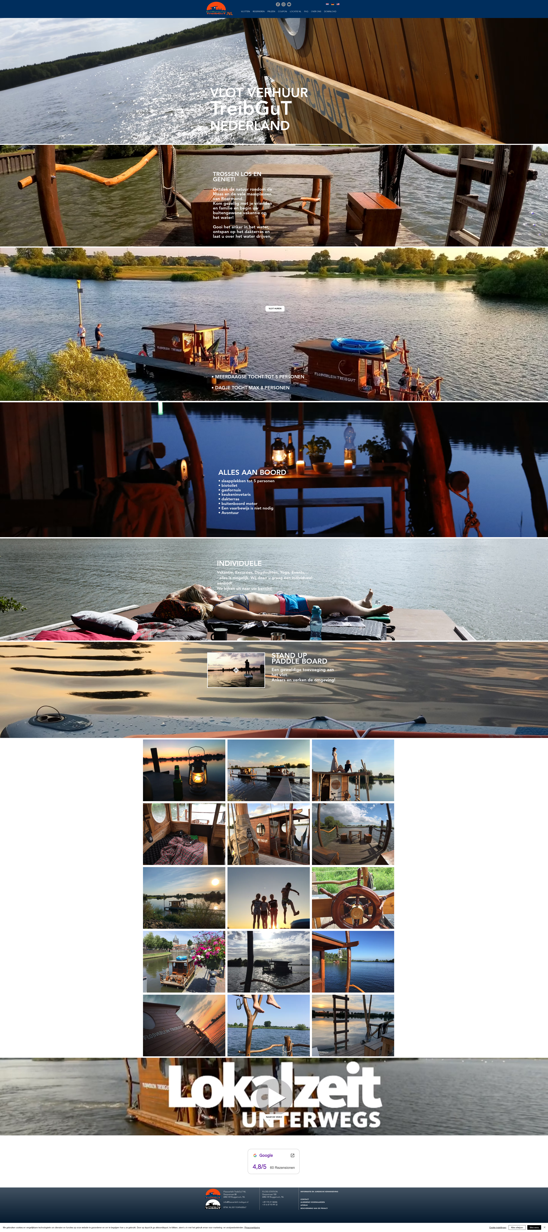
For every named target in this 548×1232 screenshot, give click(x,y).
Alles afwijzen (517, 1227)
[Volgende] (532, 81)
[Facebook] (278, 4)
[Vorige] (15, 81)
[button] (236, 684)
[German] (332, 4)
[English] (338, 4)
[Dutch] (327, 4)
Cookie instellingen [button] (497, 1227)
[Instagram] (283, 4)
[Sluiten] (544, 1227)
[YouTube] (289, 4)
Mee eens (534, 1227)
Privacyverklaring (252, 1227)
